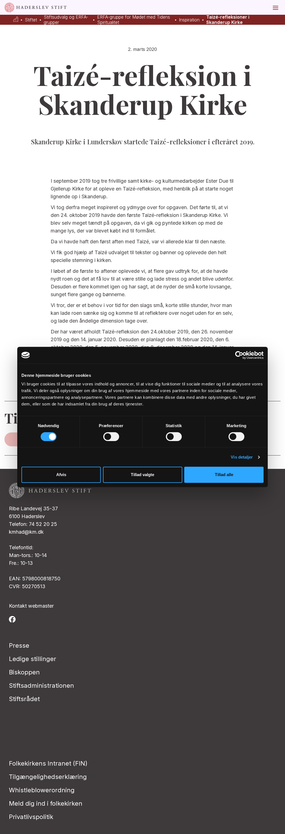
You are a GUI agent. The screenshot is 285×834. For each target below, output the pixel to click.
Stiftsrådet (24, 699)
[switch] (111, 436)
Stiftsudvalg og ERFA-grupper (66, 19)
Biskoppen (24, 672)
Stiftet (31, 20)
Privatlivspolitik (31, 816)
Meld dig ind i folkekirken (45, 803)
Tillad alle (224, 474)
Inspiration (189, 20)
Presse (19, 645)
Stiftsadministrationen (41, 685)
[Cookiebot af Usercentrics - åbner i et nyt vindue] (239, 355)
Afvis (61, 474)
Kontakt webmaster (31, 606)
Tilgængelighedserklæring (48, 776)
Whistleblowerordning (42, 790)
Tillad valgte (142, 474)
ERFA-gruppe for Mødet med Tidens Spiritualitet (133, 19)
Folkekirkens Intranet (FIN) (48, 763)
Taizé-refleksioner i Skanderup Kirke (227, 19)
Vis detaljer (242, 457)
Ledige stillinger (32, 658)
